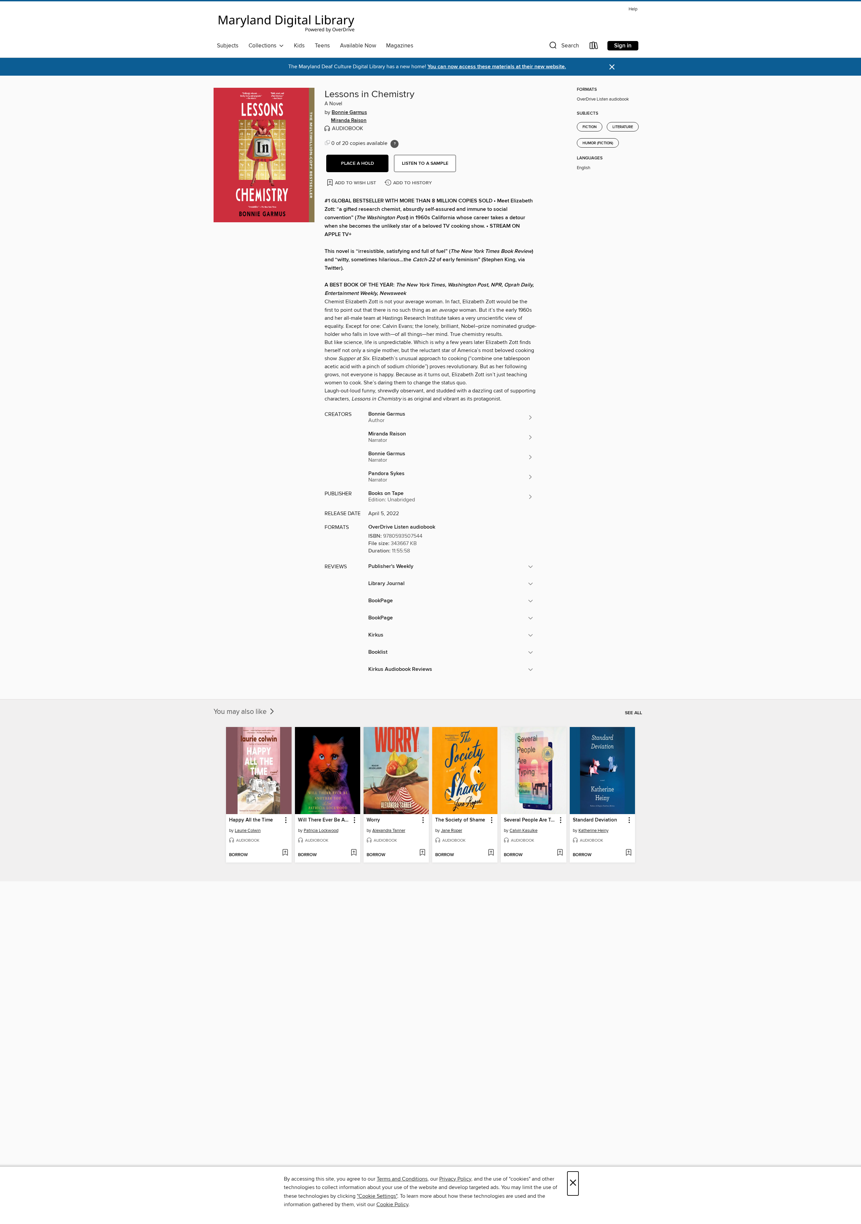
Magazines (399, 45)
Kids (299, 45)
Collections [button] (264, 45)
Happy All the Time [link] (251, 820)
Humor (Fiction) (598, 143)
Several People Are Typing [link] (530, 820)
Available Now (358, 45)
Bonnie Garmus (349, 113)
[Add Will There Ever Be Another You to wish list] (353, 853)
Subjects (227, 45)
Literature (622, 127)
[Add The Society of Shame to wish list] (491, 853)
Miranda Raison (349, 121)
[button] (563, 46)
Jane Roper (451, 830)
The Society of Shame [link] (460, 820)
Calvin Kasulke (523, 830)
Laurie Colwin (248, 830)
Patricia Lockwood (321, 830)
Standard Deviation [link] (595, 820)
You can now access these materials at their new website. (496, 66)
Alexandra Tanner (388, 830)
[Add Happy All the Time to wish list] (285, 853)
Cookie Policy (392, 1204)
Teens (322, 45)
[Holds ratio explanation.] (394, 144)
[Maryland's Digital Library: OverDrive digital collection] (286, 21)
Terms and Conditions (402, 1179)
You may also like (241, 711)
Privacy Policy (455, 1179)
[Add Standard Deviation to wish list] (628, 853)
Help (633, 9)
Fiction (590, 127)
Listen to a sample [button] (425, 163)
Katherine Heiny (593, 830)
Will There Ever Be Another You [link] (324, 820)
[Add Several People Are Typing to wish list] (560, 853)
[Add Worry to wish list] (422, 853)
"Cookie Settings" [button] (377, 1196)
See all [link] (633, 713)
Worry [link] (373, 820)
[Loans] (594, 46)
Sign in (623, 45)
